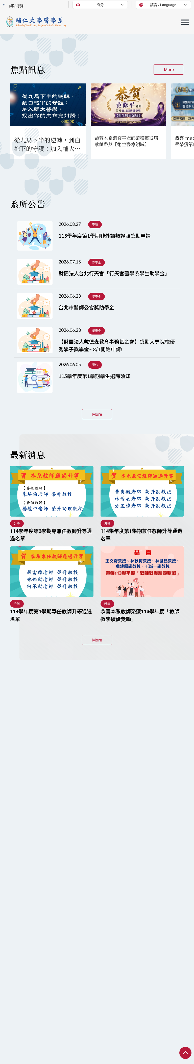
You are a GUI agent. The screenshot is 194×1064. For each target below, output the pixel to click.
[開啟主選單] (185, 22)
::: (4, 5)
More (169, 69)
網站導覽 (16, 6)
